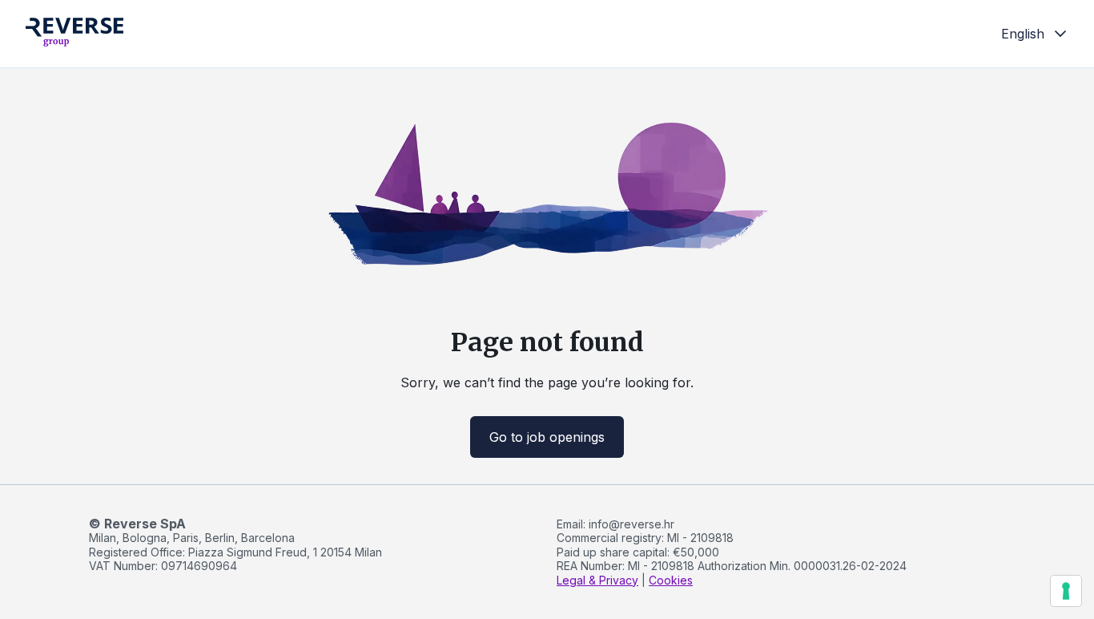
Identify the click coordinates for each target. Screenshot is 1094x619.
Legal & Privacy (597, 580)
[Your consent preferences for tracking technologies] (1066, 591)
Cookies (671, 580)
